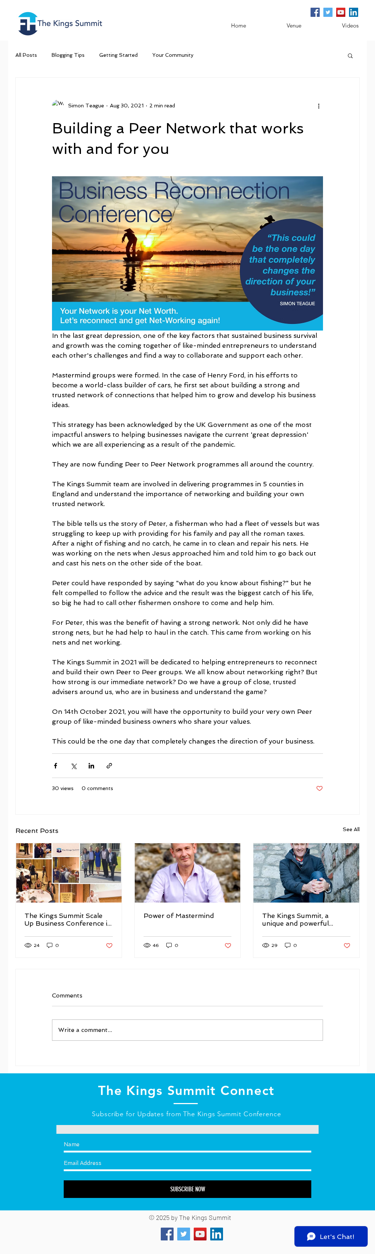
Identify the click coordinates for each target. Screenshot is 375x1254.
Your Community (172, 55)
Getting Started (118, 55)
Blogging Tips (68, 55)
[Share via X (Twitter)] (73, 765)
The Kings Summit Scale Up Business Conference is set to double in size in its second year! (68, 919)
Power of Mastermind (179, 915)
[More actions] (318, 105)
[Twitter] (328, 12)
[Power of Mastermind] (188, 873)
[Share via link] (109, 765)
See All (351, 829)
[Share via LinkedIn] (91, 765)
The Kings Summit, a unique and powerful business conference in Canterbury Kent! (299, 919)
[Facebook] (315, 12)
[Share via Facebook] (55, 765)
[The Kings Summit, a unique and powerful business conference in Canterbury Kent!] (306, 873)
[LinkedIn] (353, 12)
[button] (350, 55)
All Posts (26, 55)
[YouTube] (340, 12)
